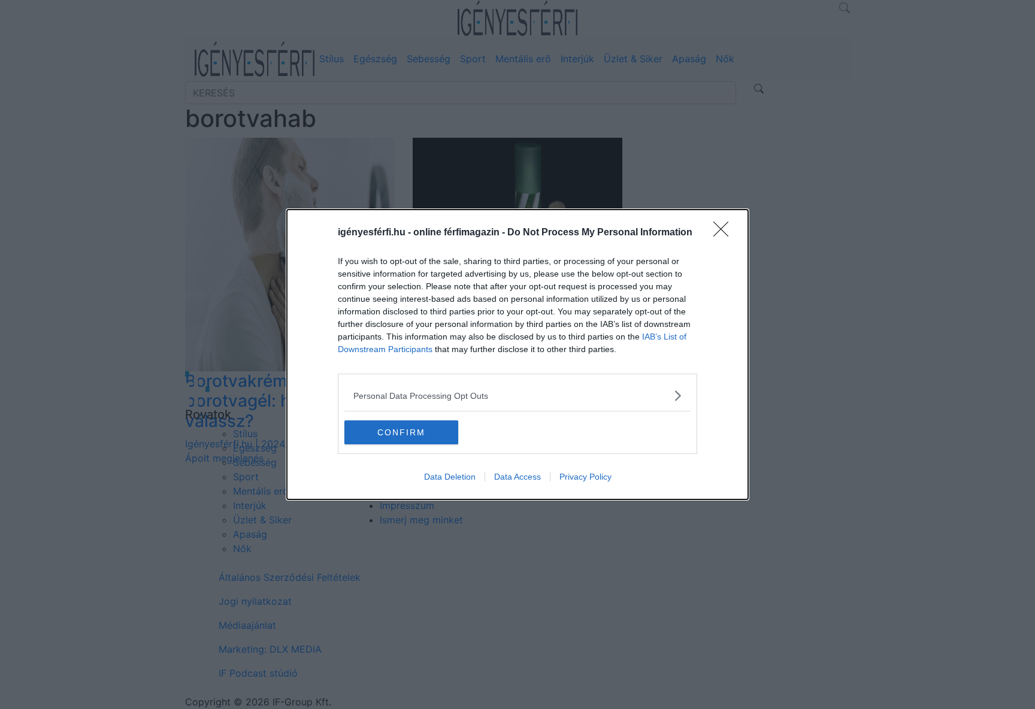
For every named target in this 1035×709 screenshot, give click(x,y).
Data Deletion (450, 476)
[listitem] (517, 395)
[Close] (724, 233)
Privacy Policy (585, 476)
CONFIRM (401, 432)
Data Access (517, 476)
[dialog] (517, 354)
